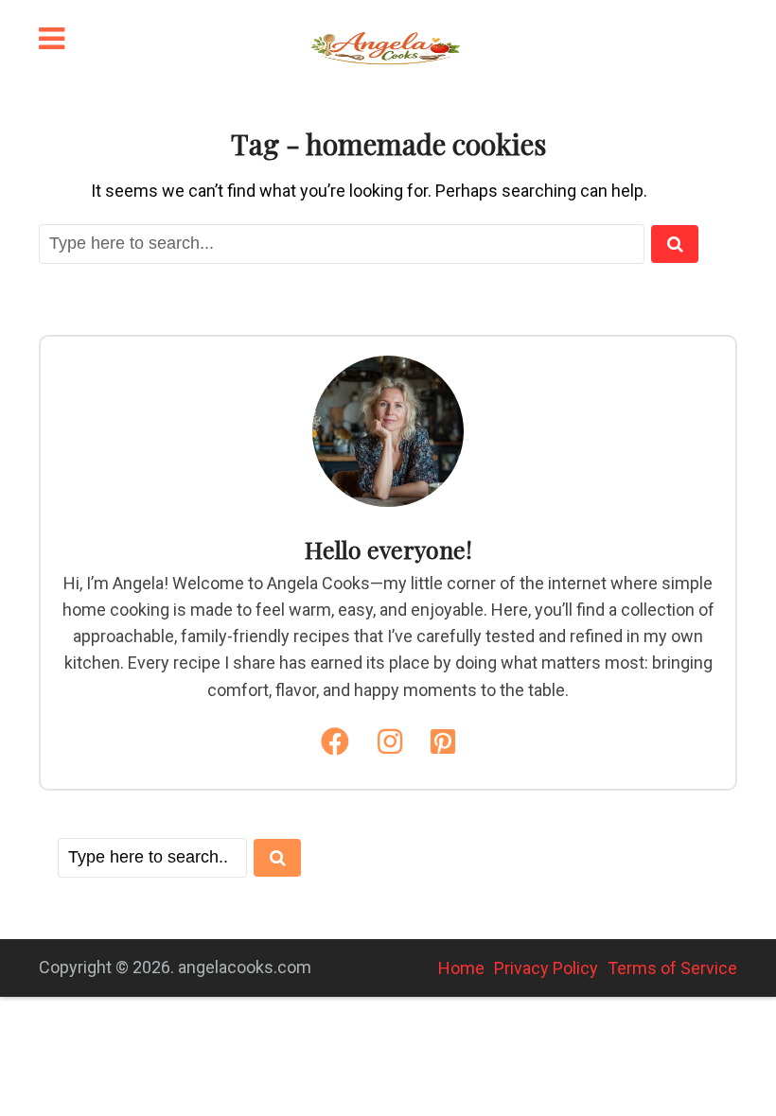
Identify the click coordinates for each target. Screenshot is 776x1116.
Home (461, 968)
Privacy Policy (546, 968)
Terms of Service (672, 968)
